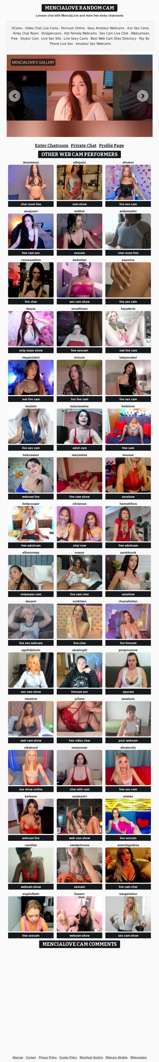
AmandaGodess (128, 845)
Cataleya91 (79, 796)
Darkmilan (80, 260)
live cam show (80, 496)
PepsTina (128, 260)
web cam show (30, 740)
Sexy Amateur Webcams (105, 28)
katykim (30, 406)
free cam (128, 448)
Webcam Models (117, 1057)
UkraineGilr (79, 650)
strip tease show (31, 350)
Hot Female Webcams (80, 33)
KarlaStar (31, 796)
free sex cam (128, 789)
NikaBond (31, 747)
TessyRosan (79, 747)
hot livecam (128, 643)
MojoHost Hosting (91, 1057)
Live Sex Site (51, 38)
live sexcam (128, 838)
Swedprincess (79, 845)
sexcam (79, 253)
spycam (128, 692)
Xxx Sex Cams (138, 28)
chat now (79, 545)
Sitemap (17, 1057)
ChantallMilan (128, 601)
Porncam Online (73, 28)
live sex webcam (30, 643)
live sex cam (128, 204)
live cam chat (79, 594)
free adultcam (31, 545)
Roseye (79, 552)
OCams (17, 28)
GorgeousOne (128, 650)
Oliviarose (80, 504)
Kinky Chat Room (26, 33)
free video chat (79, 740)
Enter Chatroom (51, 145)
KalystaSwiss (79, 406)
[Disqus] (80, 1002)
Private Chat (83, 145)
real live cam (128, 350)
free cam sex (31, 253)
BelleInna (128, 406)
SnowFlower (79, 308)
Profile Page (111, 145)
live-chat (79, 643)
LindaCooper (30, 504)
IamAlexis (128, 699)
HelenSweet (31, 455)
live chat (31, 301)
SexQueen (31, 211)
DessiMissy (31, 162)
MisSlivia (31, 699)
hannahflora (128, 504)
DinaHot (128, 162)
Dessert (31, 601)
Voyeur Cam (29, 38)
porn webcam (128, 740)
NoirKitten (79, 601)
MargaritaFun (128, 894)
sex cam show (80, 301)
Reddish (79, 211)
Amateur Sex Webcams (93, 44)
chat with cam (79, 789)
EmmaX (128, 796)
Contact (31, 1057)
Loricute (79, 357)
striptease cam (30, 594)
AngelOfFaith (30, 894)
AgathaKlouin (31, 650)
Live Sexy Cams (76, 38)
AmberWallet (128, 211)
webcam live (31, 496)
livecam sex (79, 692)
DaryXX (31, 308)
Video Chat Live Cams (41, 28)
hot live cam (79, 399)
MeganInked (31, 357)
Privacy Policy (48, 1057)
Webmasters (138, 1057)
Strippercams (51, 33)
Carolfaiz (31, 845)
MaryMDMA (79, 455)
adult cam (80, 448)
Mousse (128, 455)
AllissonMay (30, 552)
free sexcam (79, 350)
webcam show (31, 887)
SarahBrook (128, 552)
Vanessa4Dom (31, 260)
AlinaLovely (128, 747)
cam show (79, 204)
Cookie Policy (68, 1057)
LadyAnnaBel (128, 357)
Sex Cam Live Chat (114, 33)
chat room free (31, 204)
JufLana (79, 699)
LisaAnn (79, 894)
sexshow (128, 496)
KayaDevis (128, 308)
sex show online (30, 789)
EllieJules (79, 162)
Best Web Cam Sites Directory (113, 38)
